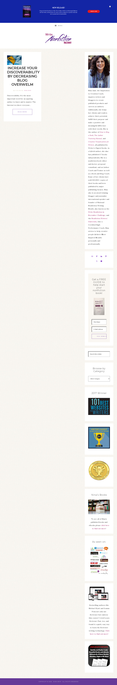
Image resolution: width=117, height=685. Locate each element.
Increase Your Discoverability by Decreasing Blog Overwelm (23, 76)
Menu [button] (60, 25)
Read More (22, 112)
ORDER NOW (93, 11)
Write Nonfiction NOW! (58, 38)
